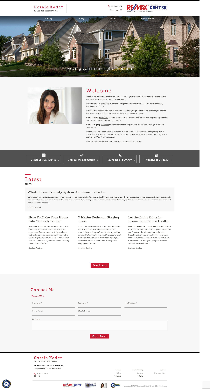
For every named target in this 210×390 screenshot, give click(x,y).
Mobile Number (84, 311)
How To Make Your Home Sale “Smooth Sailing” (48, 219)
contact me (91, 137)
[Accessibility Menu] (6, 384)
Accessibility (138, 370)
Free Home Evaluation (81, 159)
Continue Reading (34, 207)
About (113, 19)
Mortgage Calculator (43, 159)
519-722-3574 (116, 6)
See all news (100, 265)
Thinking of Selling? (156, 159)
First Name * (37, 303)
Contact (117, 376)
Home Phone (37, 311)
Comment (36, 319)
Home (118, 370)
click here (104, 118)
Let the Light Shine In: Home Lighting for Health (148, 219)
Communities (147, 19)
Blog (119, 373)
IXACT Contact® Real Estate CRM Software (149, 386)
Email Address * (130, 303)
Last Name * (83, 303)
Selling (81, 19)
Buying (48, 19)
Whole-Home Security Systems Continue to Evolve (67, 192)
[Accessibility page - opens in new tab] (115, 386)
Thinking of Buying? (119, 159)
